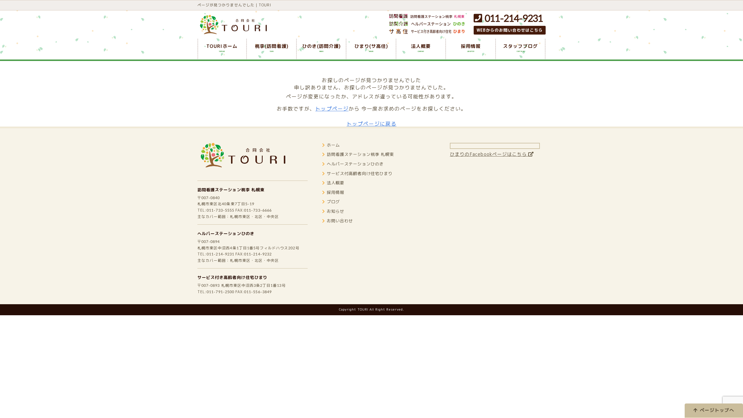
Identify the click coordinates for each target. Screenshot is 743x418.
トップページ (331, 108)
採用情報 (335, 192)
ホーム (333, 145)
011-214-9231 (512, 18)
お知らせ (335, 211)
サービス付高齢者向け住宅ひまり (359, 173)
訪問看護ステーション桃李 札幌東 (230, 190)
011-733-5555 (220, 210)
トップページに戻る (371, 123)
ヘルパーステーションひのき (225, 234)
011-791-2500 (220, 291)
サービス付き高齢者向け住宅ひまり (232, 277)
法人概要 (335, 183)
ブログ (333, 202)
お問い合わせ (340, 221)
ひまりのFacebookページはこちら (489, 154)
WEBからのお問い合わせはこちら (510, 30)
